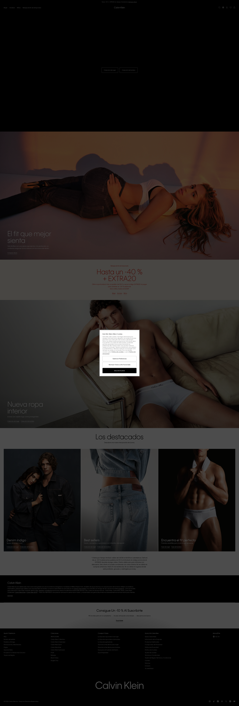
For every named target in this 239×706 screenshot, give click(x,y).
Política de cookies (117, 352)
